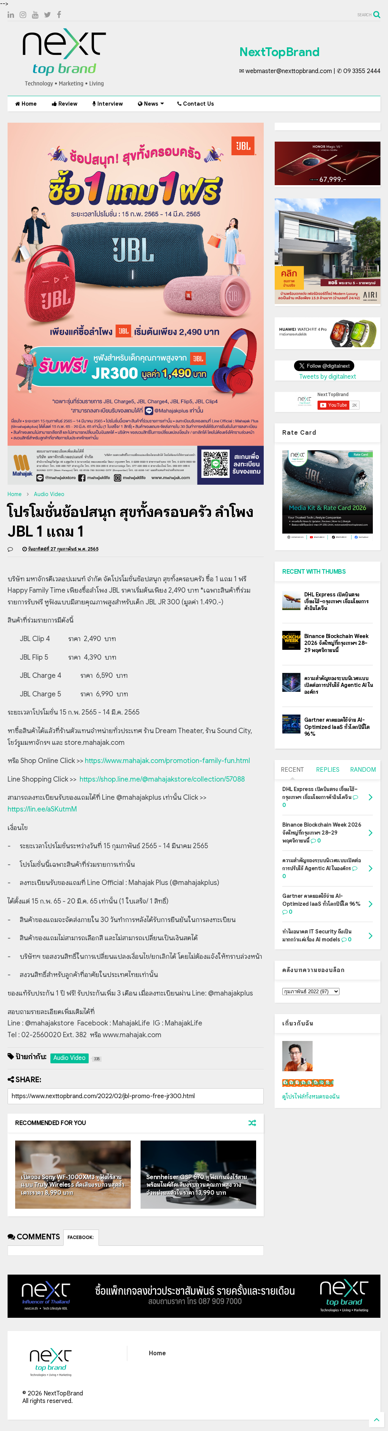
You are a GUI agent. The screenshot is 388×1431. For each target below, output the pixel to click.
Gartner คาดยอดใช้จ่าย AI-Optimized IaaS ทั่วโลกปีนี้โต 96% (337, 726)
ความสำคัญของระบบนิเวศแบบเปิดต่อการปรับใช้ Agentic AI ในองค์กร (338, 685)
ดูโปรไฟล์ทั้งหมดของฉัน (311, 1096)
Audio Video (49, 494)
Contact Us (197, 103)
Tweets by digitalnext (327, 377)
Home (28, 103)
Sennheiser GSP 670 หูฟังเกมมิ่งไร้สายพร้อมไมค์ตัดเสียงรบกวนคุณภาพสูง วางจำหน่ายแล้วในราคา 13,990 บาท (196, 1185)
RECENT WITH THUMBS (314, 572)
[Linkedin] (11, 15)
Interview (109, 103)
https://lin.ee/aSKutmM (42, 809)
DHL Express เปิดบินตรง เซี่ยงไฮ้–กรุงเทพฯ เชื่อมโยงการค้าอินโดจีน (336, 601)
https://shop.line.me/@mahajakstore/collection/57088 (162, 779)
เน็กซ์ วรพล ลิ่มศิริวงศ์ (307, 1083)
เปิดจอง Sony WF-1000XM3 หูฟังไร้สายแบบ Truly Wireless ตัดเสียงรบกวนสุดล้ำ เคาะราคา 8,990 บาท (72, 1185)
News (150, 103)
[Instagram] (23, 15)
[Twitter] (47, 15)
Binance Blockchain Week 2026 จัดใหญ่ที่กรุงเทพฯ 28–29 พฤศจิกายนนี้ (336, 643)
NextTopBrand (279, 51)
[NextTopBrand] (64, 86)
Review (67, 103)
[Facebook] (59, 15)
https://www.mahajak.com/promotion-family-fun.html (167, 761)
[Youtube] (35, 15)
